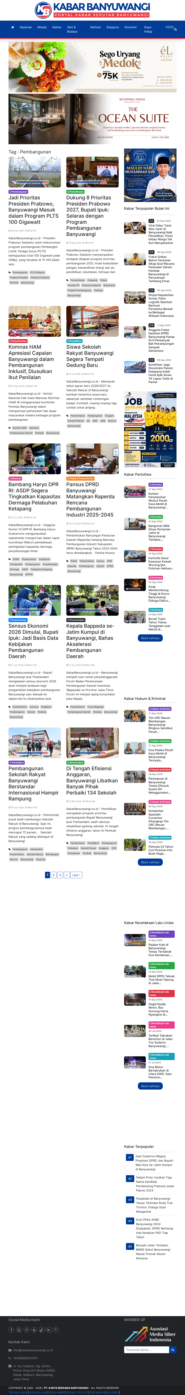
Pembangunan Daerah (79, 712)
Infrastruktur (36, 849)
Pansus (100, 561)
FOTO (170, 27)
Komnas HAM (20, 427)
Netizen (95, 27)
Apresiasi (34, 427)
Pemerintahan (78, 280)
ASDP (25, 569)
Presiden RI (73, 285)
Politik (16, 559)
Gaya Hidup (148, 29)
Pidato (103, 280)
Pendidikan (93, 843)
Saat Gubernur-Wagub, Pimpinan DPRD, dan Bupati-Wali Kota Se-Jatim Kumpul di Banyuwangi (154, 1162)
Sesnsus (34, 706)
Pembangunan (20, 272)
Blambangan (52, 854)
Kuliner (56, 27)
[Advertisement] (150, 669)
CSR (114, 848)
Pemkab (14, 282)
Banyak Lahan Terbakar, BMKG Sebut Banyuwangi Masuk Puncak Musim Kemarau (153, 1251)
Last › (76, 875)
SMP (95, 420)
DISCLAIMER (56, 1392)
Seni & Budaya (72, 29)
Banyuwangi (27, 282)
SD (88, 420)
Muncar (112, 420)
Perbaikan (73, 848)
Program (109, 415)
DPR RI (29, 574)
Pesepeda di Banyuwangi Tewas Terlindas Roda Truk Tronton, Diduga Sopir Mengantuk (154, 1205)
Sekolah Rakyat (76, 420)
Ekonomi (131, 27)
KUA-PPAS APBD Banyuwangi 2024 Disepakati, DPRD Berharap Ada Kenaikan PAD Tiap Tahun (154, 1228)
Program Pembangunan (79, 290)
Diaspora (113, 27)
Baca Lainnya (150, 638)
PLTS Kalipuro (37, 272)
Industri (100, 566)
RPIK (109, 561)
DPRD (110, 566)
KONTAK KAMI (38, 1392)
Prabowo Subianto (40, 277)
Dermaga (14, 569)
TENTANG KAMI (17, 1392)
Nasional (26, 27)
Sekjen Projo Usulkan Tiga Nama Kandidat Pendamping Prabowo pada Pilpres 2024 (155, 1184)
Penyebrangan (50, 564)
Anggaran (104, 848)
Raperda (72, 566)
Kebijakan (46, 706)
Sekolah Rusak (88, 848)
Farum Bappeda (96, 706)
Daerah (31, 712)
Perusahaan (74, 853)
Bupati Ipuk (109, 285)
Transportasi (16, 564)
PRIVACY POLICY (77, 1392)
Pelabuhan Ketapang (41, 569)
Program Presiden (19, 277)
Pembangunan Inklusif (21, 433)
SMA (102, 420)
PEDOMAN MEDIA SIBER (103, 1392)
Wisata (42, 27)
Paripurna (92, 280)
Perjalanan (44, 559)
